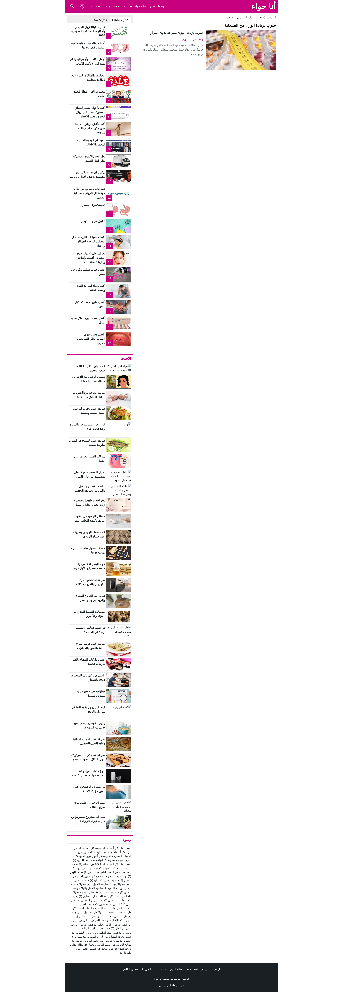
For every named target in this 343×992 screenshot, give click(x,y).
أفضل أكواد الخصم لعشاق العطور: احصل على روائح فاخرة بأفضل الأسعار (90, 112)
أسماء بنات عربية (102, 848)
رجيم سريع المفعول (90, 900)
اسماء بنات (123, 864)
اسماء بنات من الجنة (84, 868)
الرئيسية (216, 969)
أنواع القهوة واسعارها (117, 860)
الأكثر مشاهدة (121, 20)
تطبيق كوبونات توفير (93, 221)
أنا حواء (263, 6)
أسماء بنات (123, 848)
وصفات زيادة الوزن (192, 39)
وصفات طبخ (157, 6)
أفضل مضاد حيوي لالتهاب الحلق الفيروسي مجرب (91, 338)
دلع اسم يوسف (120, 896)
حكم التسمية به (83, 892)
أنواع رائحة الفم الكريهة (88, 860)
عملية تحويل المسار (93, 204)
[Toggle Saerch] (72, 6)
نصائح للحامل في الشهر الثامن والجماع (107, 944)
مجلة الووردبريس (167, 985)
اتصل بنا (146, 969)
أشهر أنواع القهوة (86, 856)
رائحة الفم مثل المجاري (94, 896)
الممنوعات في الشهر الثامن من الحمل (107, 872)
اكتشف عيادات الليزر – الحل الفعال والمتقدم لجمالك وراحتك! (88, 241)
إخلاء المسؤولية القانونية (168, 969)
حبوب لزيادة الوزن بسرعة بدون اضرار (177, 32)
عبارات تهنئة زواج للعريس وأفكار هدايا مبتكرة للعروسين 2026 (88, 31)
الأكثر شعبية (101, 20)
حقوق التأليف (130, 969)
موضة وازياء (112, 6)
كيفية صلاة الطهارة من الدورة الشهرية (95, 932)
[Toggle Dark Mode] (82, 6)
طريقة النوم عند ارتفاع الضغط (92, 908)
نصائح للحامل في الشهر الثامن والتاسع (95, 940)
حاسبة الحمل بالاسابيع (93, 884)
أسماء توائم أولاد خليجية (105, 852)
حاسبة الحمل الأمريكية (104, 880)
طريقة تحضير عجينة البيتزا (114, 912)
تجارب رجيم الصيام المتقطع (109, 876)
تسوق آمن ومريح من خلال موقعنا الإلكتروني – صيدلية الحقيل (89, 193)
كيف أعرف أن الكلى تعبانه (110, 924)
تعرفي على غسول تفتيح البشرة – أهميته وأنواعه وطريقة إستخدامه (91, 258)
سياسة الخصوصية (197, 969)
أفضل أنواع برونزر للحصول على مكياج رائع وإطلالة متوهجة (89, 128)
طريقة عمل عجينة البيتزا (111, 916)
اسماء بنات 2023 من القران (96, 864)
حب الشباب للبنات (107, 892)
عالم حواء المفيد (136, 6)
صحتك (97, 6)
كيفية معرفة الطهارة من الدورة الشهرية (107, 936)
